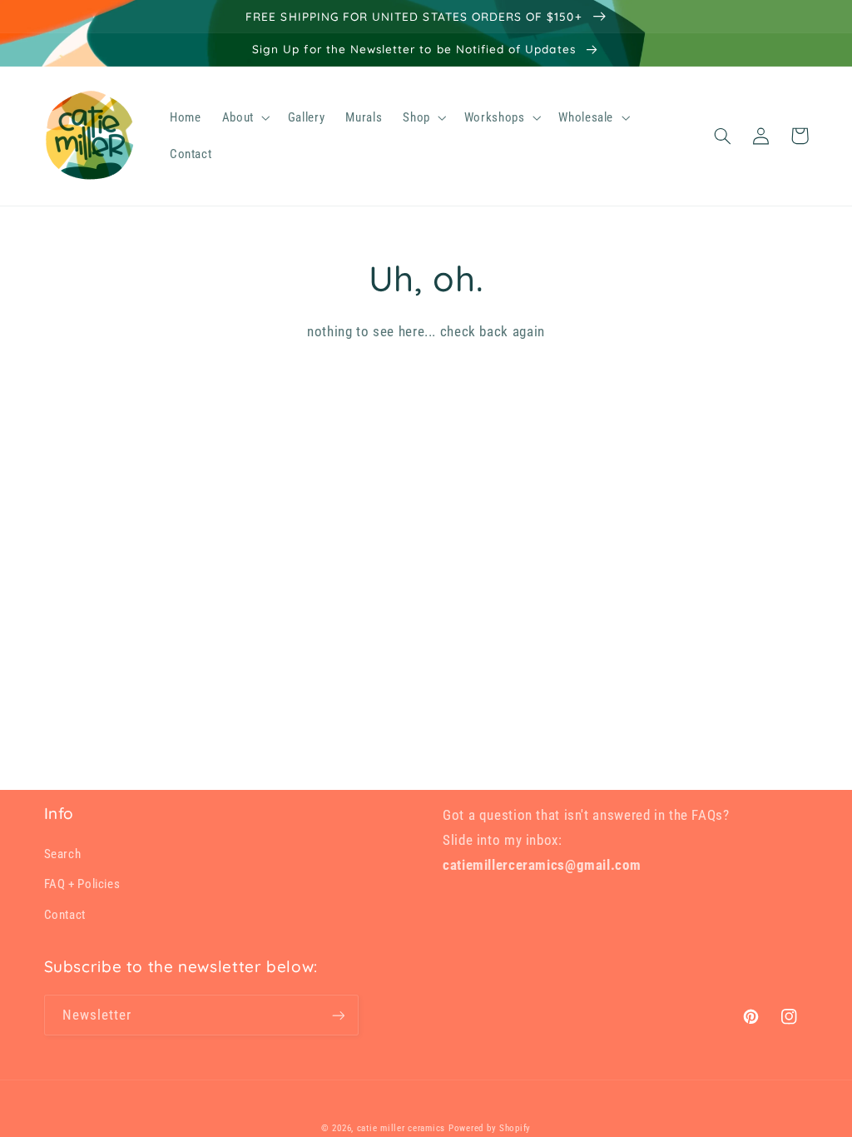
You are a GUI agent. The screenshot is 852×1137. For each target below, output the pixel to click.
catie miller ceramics (401, 1128)
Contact (65, 914)
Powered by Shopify (489, 1128)
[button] (244, 117)
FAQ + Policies (82, 883)
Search (63, 854)
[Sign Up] (338, 1015)
